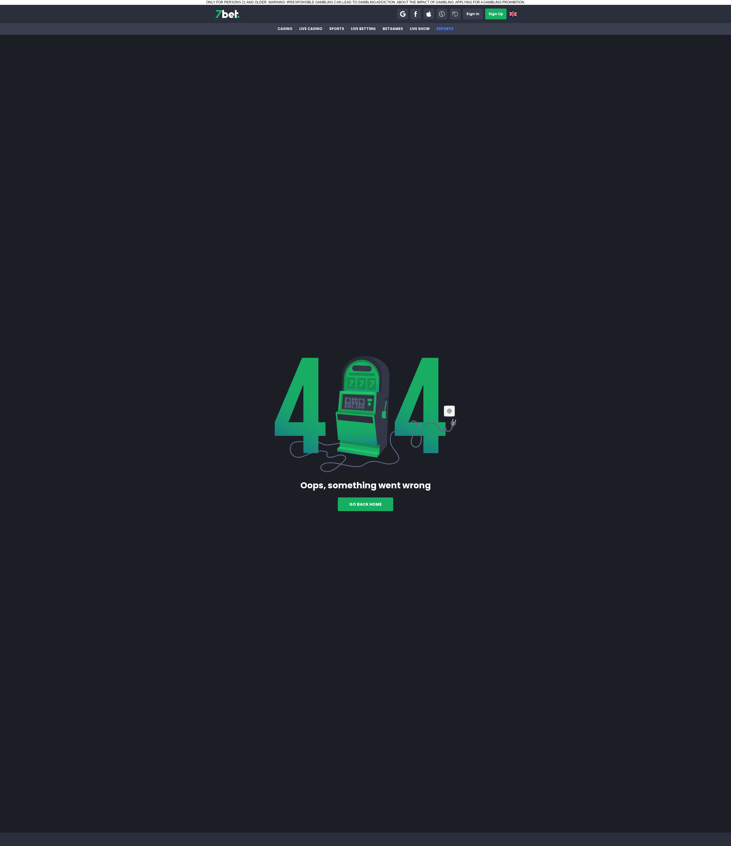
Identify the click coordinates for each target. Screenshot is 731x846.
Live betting (363, 28)
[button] (402, 14)
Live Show (420, 28)
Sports (336, 28)
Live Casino (310, 28)
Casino (285, 28)
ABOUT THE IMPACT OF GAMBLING (425, 2)
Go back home (365, 504)
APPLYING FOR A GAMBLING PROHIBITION (489, 2)
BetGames (393, 28)
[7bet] (227, 14)
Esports (445, 28)
